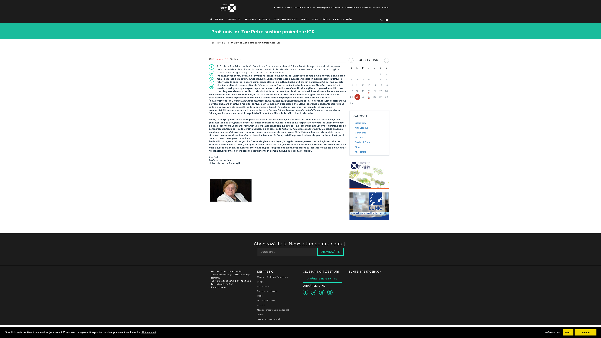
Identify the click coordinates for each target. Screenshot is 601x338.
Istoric (260, 296)
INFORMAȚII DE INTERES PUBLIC (329, 8)
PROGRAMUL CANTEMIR (256, 19)
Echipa (260, 282)
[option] (230, 189)
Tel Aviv (219, 19)
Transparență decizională (356, 8)
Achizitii (261, 305)
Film (357, 147)
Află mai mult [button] (148, 332)
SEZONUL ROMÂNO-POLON (285, 19)
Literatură (360, 123)
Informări (347, 19)
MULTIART (360, 152)
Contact (376, 8)
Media (309, 8)
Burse (336, 19)
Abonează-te (330, 251)
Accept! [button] (585, 332)
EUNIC (304, 19)
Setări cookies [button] (552, 332)
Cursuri (288, 8)
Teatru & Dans (362, 142)
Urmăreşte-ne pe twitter (322, 278)
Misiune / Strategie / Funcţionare (272, 277)
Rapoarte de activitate (267, 291)
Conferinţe (360, 132)
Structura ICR (263, 286)
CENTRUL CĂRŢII (320, 19)
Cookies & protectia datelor (269, 319)
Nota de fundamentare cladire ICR (273, 310)
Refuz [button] (568, 332)
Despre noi (298, 8)
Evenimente (234, 19)
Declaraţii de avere (266, 300)
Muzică (359, 137)
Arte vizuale (361, 128)
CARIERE (385, 8)
